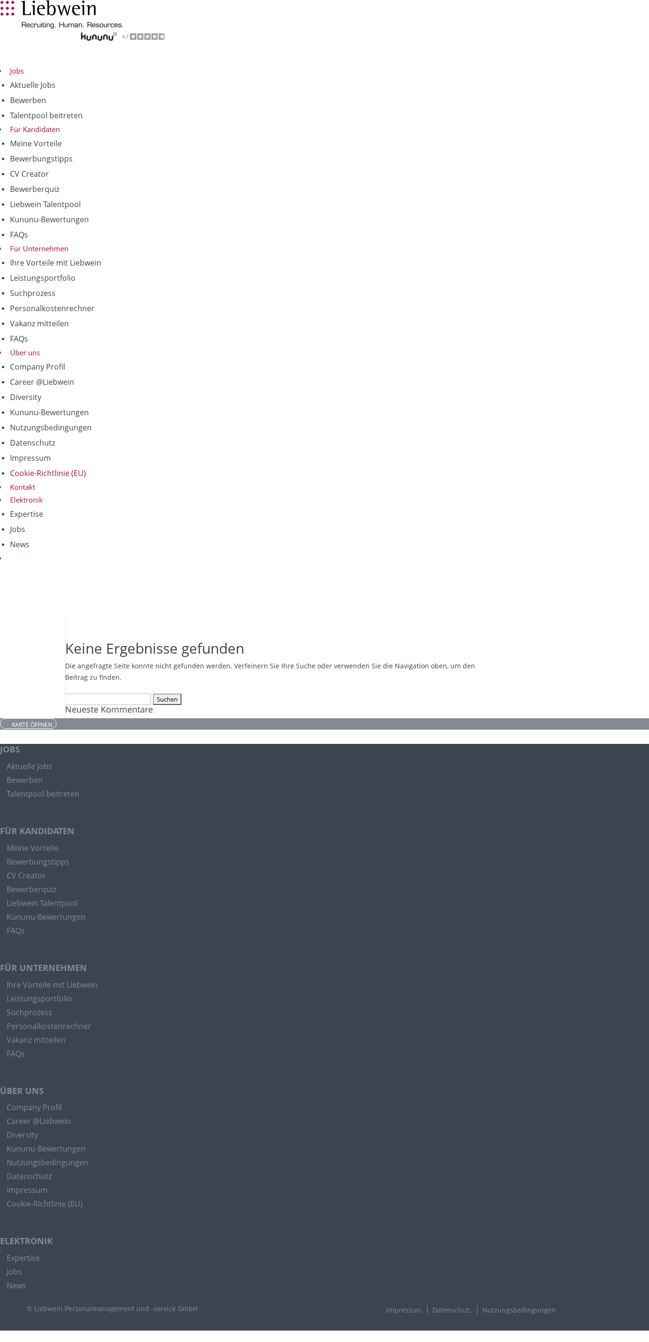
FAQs (19, 234)
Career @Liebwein (42, 382)
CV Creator (29, 174)
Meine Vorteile (36, 143)
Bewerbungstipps (41, 158)
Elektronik (26, 499)
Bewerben (28, 100)
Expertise (26, 514)
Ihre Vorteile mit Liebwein (55, 262)
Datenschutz (32, 443)
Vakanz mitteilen (39, 323)
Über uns (25, 352)
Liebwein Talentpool (45, 204)
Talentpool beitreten (46, 115)
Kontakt (22, 487)
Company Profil (37, 367)
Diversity (25, 397)
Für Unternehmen (39, 248)
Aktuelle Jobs (33, 85)
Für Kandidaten (35, 129)
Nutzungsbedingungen (51, 427)
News (19, 544)
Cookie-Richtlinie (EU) (48, 473)
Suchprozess (33, 293)
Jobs (17, 71)
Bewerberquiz (34, 189)
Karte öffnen (32, 724)
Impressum (30, 458)
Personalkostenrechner (52, 308)
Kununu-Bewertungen (49, 219)
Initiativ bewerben (22, 48)
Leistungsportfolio (43, 278)
